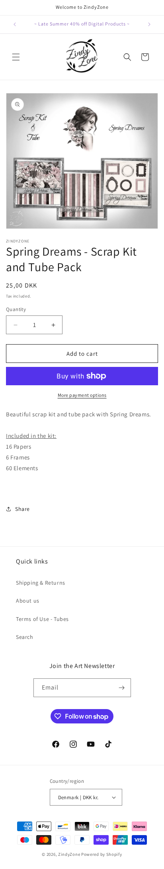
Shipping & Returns (40, 582)
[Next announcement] (149, 24)
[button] (16, 57)
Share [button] (22, 508)
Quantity (16, 309)
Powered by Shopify (101, 854)
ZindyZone (69, 854)
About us (27, 600)
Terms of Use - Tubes (42, 619)
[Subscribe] (122, 687)
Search (24, 636)
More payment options (82, 395)
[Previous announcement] (14, 24)
